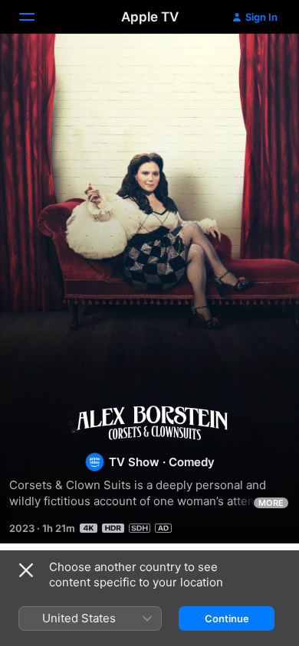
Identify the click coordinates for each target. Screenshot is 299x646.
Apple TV (150, 16)
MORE (271, 503)
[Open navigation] (36, 17)
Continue (227, 618)
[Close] (26, 570)
